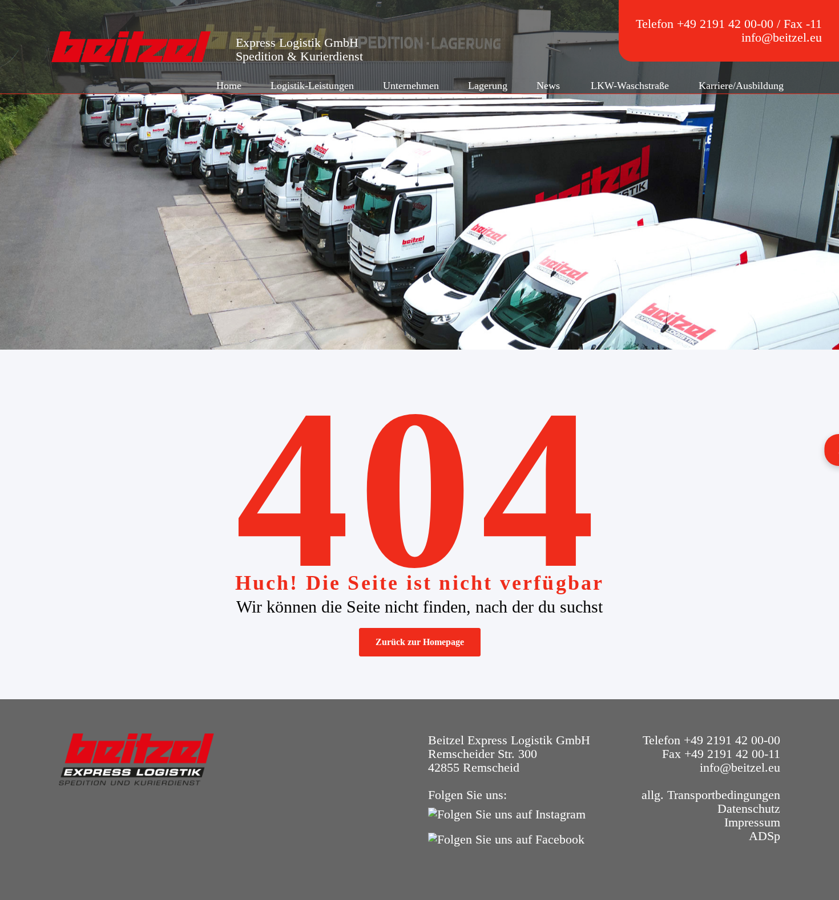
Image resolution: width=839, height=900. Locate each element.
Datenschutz (748, 808)
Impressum (752, 822)
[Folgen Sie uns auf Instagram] (509, 813)
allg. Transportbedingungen (711, 795)
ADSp (764, 836)
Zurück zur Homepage (420, 642)
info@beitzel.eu (781, 37)
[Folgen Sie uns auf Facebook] (509, 838)
